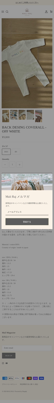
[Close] (49, 177)
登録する (27, 221)
